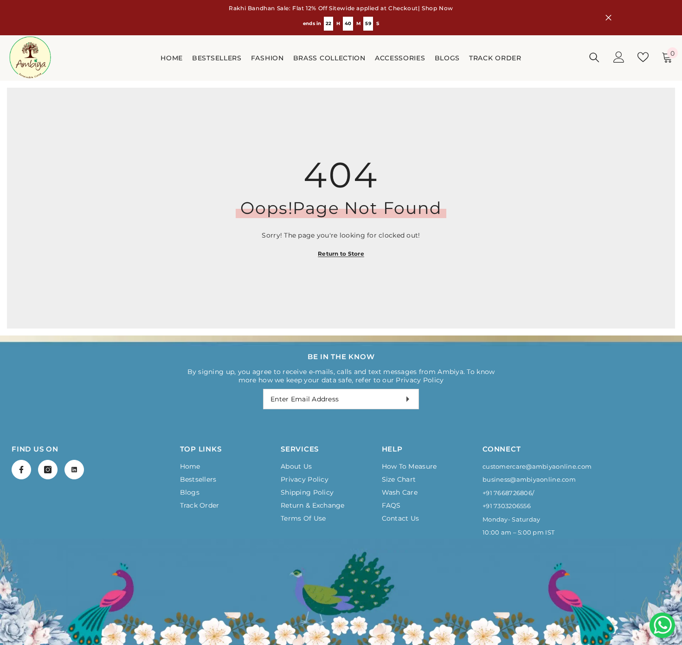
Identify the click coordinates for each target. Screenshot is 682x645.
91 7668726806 (509, 493)
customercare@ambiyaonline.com (537, 466)
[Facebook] (21, 469)
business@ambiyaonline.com (529, 479)
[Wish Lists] (643, 57)
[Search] (594, 57)
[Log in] (618, 57)
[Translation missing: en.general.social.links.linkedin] (74, 469)
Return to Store (341, 253)
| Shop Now (435, 8)
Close (608, 18)
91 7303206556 (508, 506)
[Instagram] (48, 469)
